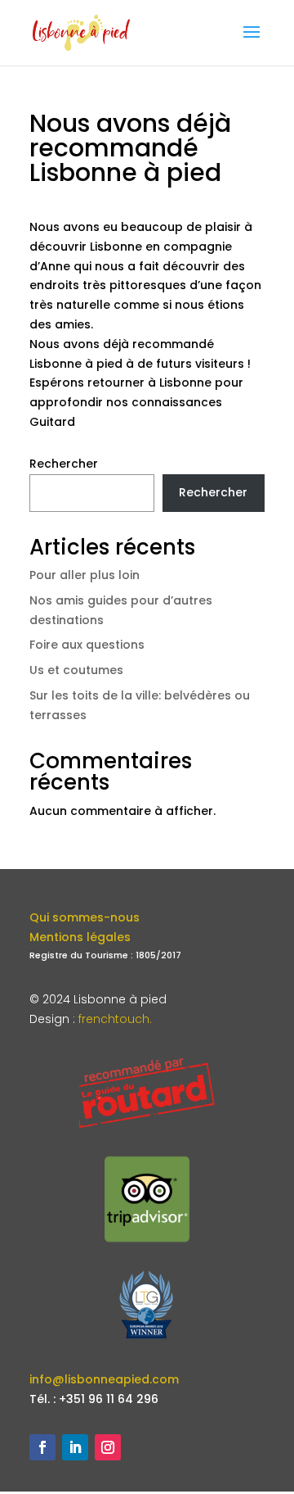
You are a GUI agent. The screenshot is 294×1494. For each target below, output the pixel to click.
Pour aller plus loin (84, 575)
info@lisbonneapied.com (104, 1379)
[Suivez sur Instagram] (108, 1447)
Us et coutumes (76, 670)
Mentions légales (80, 937)
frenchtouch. (115, 1019)
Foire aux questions (87, 644)
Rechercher (63, 463)
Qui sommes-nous (84, 917)
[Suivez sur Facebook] (42, 1447)
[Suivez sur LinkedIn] (75, 1447)
